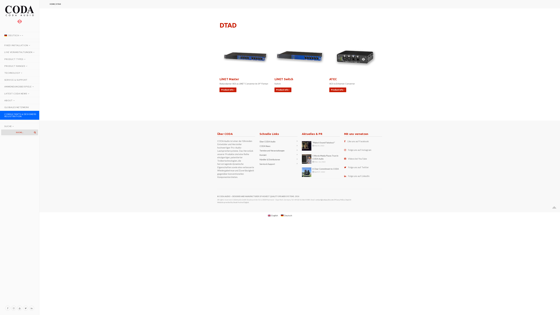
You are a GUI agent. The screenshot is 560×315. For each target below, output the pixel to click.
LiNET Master (229, 79)
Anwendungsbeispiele (18, 86)
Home (52, 4)
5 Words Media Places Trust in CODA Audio (325, 157)
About (8, 100)
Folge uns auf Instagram (359, 150)
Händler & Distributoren (270, 159)
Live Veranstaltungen (18, 52)
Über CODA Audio (267, 141)
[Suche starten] (35, 132)
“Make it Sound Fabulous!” (323, 142)
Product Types (13, 59)
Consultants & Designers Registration (20, 115)
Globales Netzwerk (16, 107)
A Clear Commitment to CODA (325, 169)
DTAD (58, 4)
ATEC (333, 79)
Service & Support (15, 80)
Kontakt (263, 155)
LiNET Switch (283, 79)
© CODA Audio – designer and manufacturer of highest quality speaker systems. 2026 (258, 196)
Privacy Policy (340, 200)
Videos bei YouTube (357, 158)
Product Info (227, 90)
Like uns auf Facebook (358, 141)
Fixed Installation (16, 45)
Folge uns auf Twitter (358, 167)
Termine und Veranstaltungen (272, 150)
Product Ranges (14, 66)
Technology (12, 73)
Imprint (348, 200)
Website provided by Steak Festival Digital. (233, 202)
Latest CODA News (15, 93)
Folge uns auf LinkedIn (359, 176)
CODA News (265, 146)
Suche (8, 126)
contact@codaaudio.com (324, 200)
